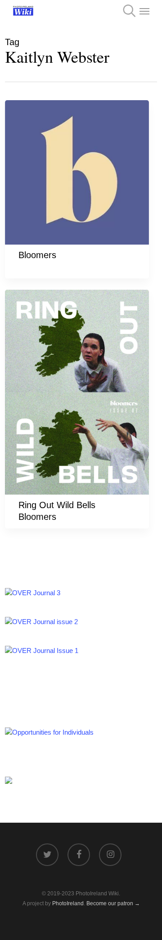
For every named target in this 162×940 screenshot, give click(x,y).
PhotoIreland (68, 903)
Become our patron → (113, 903)
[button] (144, 10)
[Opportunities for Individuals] (49, 732)
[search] (126, 10)
